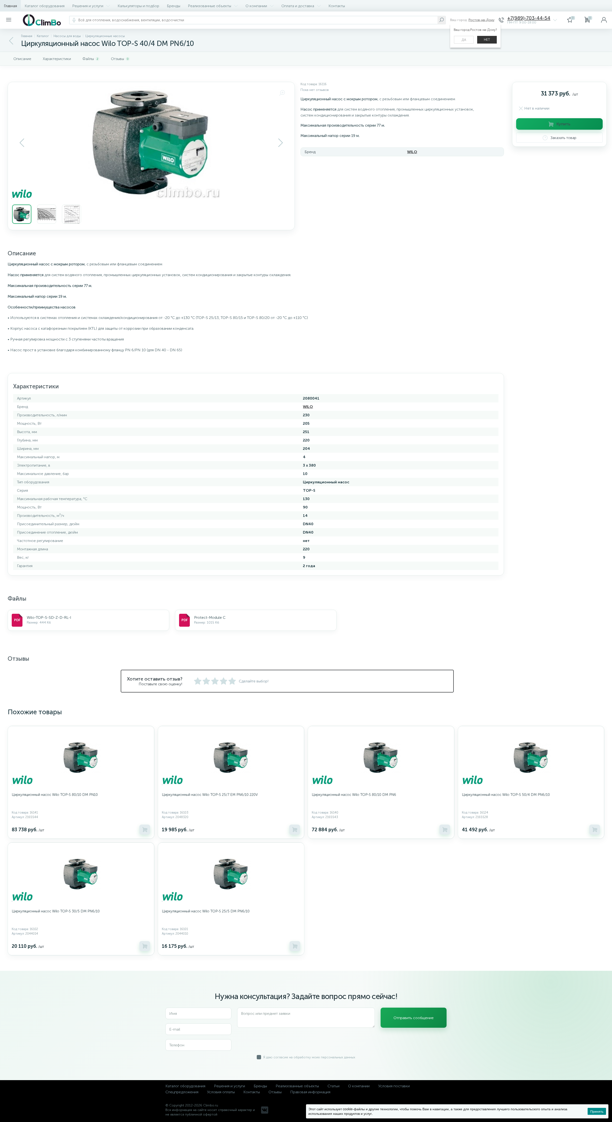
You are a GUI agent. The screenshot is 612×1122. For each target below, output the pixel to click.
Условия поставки (394, 1086)
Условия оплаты (221, 1092)
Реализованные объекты (209, 6)
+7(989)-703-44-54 (528, 18)
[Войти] (604, 20)
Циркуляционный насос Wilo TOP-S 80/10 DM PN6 (354, 795)
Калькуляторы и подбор (138, 6)
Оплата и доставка (297, 6)
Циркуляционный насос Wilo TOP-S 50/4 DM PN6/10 (506, 795)
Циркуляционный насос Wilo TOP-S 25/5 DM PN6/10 (206, 911)
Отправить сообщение (413, 1018)
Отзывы (275, 1092)
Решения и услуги (87, 6)
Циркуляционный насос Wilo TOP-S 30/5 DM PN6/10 (56, 911)
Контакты (336, 6)
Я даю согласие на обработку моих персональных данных (309, 1057)
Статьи (333, 1086)
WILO (412, 152)
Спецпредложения (181, 1092)
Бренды (173, 6)
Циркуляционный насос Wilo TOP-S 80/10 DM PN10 (55, 795)
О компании (256, 6)
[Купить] (144, 830)
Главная (10, 6)
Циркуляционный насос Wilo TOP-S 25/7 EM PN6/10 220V (210, 795)
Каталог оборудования (45, 6)
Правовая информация (310, 1092)
